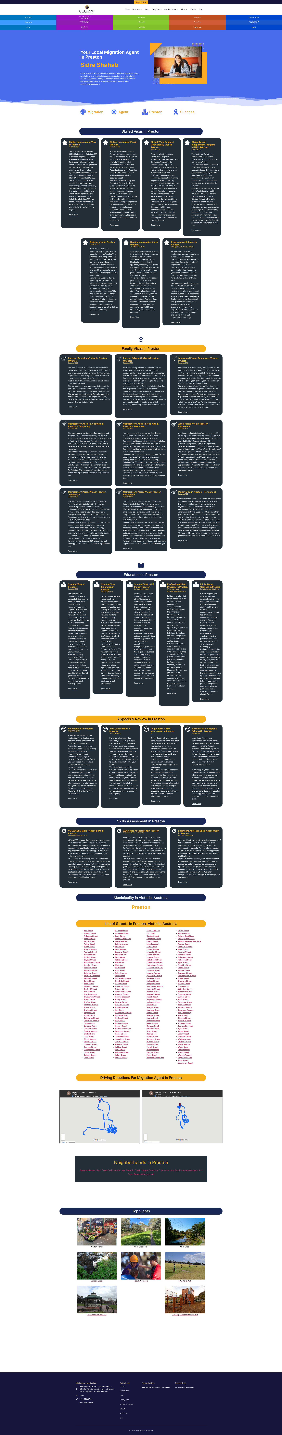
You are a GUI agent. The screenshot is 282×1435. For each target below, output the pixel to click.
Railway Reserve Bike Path (189, 941)
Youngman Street (185, 1063)
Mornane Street (153, 1010)
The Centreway (184, 1013)
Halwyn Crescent (122, 997)
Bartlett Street (90, 957)
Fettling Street (121, 960)
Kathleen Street (122, 1052)
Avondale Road (90, 952)
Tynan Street (183, 1031)
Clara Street (89, 1036)
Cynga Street (89, 1052)
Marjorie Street (153, 989)
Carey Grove (89, 1023)
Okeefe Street (153, 1028)
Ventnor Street (184, 1036)
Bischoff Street (90, 989)
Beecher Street (90, 968)
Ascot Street (89, 941)
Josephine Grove (122, 1039)
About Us (193, 9)
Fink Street (119, 962)
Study (147, 9)
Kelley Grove (120, 1055)
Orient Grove (152, 1036)
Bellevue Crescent (92, 976)
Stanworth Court (185, 991)
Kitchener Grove (154, 939)
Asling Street (89, 944)
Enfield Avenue (121, 944)
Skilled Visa (136, 9)
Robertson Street (185, 957)
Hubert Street (121, 1026)
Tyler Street (183, 1028)
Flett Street (120, 968)
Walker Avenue (184, 1039)
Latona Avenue (153, 949)
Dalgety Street (90, 1055)
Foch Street (120, 970)
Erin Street (119, 947)
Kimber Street (153, 936)
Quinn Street (183, 931)
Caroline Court (90, 1026)
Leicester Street (153, 952)
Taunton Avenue (185, 1007)
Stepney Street (184, 994)
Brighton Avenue (91, 1005)
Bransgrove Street (92, 997)
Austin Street (89, 947)
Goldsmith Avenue (123, 978)
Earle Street (120, 936)
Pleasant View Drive (155, 1058)
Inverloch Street (122, 1031)
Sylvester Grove (185, 1002)
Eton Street (120, 957)
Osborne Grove (153, 1039)
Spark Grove (183, 986)
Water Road (183, 1047)
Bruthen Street (90, 1010)
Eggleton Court (121, 941)
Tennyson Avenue (186, 1010)
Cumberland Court (92, 1050)
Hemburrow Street (123, 1013)
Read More (73, 214)
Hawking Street (121, 1007)
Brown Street (89, 1007)
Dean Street (89, 1058)
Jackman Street (122, 1036)
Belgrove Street (90, 970)
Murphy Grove (153, 1015)
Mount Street (152, 1013)
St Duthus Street (185, 989)
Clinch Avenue (90, 1039)
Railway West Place (186, 939)
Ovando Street (153, 1042)
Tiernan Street (184, 1018)
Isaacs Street (120, 1034)
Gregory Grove (121, 994)
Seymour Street (185, 973)
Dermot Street (121, 931)
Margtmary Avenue (155, 986)
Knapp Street (152, 941)
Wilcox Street (184, 1050)
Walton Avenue (184, 1042)
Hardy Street (120, 999)
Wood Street (183, 1052)
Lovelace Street (153, 970)
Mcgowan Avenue (154, 999)
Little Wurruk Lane (154, 962)
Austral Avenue (90, 949)
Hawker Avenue (122, 1005)
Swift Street (183, 999)
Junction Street (121, 1042)
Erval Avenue (120, 949)
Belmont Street (90, 978)
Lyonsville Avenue (154, 976)
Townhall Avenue (185, 1026)
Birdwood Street (91, 986)
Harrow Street (121, 1002)
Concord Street (90, 1044)
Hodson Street (121, 1018)
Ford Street (120, 976)
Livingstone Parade (155, 965)
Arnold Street (89, 939)
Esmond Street (121, 952)
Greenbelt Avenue (123, 991)
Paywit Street (152, 1047)
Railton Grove (184, 933)
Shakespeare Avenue (187, 976)
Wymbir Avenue (185, 1058)
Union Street (183, 1034)
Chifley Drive (89, 1034)
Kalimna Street (121, 1044)
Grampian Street (122, 986)
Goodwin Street (122, 981)
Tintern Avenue (184, 1021)
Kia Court (151, 933)
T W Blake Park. (166, 1170)
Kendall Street (121, 1058)
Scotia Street (183, 968)
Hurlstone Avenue (123, 1028)
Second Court (184, 970)
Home (127, 9)
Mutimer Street (153, 1021)
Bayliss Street (90, 960)
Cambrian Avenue (91, 1021)
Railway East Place (186, 936)
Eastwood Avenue (123, 939)
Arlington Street (91, 936)
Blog (200, 9)
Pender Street (153, 1050)
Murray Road (152, 1018)
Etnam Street (120, 954)
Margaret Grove (153, 984)
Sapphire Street (184, 965)
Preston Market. (87, 1170)
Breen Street (89, 999)
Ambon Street (90, 933)
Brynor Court (89, 1013)
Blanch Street (89, 991)
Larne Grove (152, 947)
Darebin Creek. (133, 1170)
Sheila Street (183, 978)
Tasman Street (184, 1005)
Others (183, 9)
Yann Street (183, 1060)
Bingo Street (89, 981)
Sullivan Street (184, 997)
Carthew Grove (90, 1028)
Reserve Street (184, 954)
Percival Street (153, 1052)
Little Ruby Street (154, 960)
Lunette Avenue (153, 973)
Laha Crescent (153, 944)
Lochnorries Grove (155, 968)
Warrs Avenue (184, 1044)
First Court (119, 965)
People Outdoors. (150, 1170)
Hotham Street (121, 1023)
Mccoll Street (152, 997)
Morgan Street (153, 1007)
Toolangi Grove (184, 1023)
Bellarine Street (90, 973)
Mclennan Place (153, 1002)
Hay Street (119, 1010)
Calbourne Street (91, 1018)
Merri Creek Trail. (104, 1170)
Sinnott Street (184, 984)
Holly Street (120, 1021)
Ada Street (88, 931)
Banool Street (90, 954)
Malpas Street (153, 981)
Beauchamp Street (92, 962)
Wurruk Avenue (185, 1055)
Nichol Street (152, 1023)
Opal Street (151, 1034)
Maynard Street (153, 994)
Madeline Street (153, 978)
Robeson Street (184, 960)
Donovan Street (122, 933)
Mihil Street (151, 1005)
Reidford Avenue (185, 947)
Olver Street (152, 1031)
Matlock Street (153, 991)
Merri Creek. (119, 1170)
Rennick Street (184, 952)
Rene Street (183, 949)
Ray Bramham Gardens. (186, 1170)
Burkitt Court (89, 1015)
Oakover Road (153, 1026)
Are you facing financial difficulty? (156, 1387)
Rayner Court (183, 944)
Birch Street (89, 984)
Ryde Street (183, 962)
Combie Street (90, 1042)
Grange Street (121, 989)
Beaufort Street (90, 965)
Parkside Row (152, 1044)
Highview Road (121, 1015)
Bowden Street (90, 994)
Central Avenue (90, 1031)
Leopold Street (153, 957)
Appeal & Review (170, 9)
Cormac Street (90, 1047)
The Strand (182, 1015)
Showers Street (184, 981)
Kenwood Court (153, 931)
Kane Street (120, 1050)
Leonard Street (153, 954)
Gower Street (121, 984)
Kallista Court (121, 1047)
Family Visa (156, 9)
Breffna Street (90, 1002)
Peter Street (152, 1055)
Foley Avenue (121, 973)
